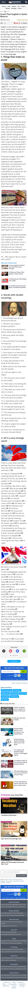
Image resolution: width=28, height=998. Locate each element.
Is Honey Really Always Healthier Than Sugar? (11, 934)
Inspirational (14, 964)
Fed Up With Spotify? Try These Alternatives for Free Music (13, 975)
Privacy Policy (22, 679)
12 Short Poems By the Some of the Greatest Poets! (12, 949)
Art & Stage (14, 947)
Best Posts (6, 986)
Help (14, 982)
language (2, 881)
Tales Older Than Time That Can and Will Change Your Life (13, 969)
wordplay (8, 882)
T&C (17, 679)
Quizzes (6, 795)
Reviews (14, 988)
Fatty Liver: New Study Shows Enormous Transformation (13, 906)
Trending (21, 986)
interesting (15, 879)
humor (20, 879)
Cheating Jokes (14, 696)
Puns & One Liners (6, 690)
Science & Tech (14, 973)
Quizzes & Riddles (14, 911)
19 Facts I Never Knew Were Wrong (8, 932)
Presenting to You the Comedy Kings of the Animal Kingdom (14, 940)
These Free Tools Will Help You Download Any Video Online (13, 977)
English (22, 881)
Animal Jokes (17, 690)
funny (10, 879)
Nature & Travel (14, 919)
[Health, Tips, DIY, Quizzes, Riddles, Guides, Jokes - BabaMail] (15, 2)
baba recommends (14, 881)
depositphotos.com (16, 564)
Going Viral (14, 955)
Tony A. (8, 20)
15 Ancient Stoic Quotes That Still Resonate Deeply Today (13, 966)
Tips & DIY (14, 930)
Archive (14, 986)
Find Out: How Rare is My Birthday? (8, 960)
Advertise (22, 984)
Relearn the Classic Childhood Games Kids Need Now (12, 915)
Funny (7, 11)
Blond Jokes (5, 699)
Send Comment (21, 875)
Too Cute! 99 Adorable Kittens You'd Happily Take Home (13, 958)
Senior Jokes (5, 696)
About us (20, 982)
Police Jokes (23, 693)
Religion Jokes (5, 693)
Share (25, 23)
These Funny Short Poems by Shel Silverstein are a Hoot (13, 951)
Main (1, 11)
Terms (4, 984)
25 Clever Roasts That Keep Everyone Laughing (11, 943)
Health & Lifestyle (14, 902)
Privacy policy (13, 984)
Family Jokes (14, 693)
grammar (2, 882)
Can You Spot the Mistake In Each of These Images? (12, 913)
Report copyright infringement (20, 683)
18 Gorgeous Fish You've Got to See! (9, 926)
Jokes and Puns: (6, 687)
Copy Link (15, 655)
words (7, 881)
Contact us (7, 982)
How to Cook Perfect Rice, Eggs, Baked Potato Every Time (13, 904)
